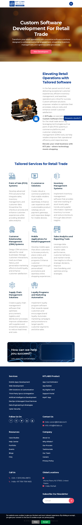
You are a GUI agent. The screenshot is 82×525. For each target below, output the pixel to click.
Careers (46, 457)
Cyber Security (14, 409)
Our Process (47, 445)
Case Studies (14, 438)
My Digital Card (49, 390)
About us (46, 438)
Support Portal (48, 394)
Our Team (46, 453)
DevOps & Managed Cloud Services (23, 401)
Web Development (16, 386)
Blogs (11, 453)
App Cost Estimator (50, 382)
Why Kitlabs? (48, 442)
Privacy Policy (48, 461)
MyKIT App (47, 397)
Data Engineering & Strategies (21, 405)
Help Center (13, 442)
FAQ (10, 457)
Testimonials (48, 449)
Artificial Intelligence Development (22, 397)
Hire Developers (41, 52)
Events (11, 449)
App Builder (47, 386)
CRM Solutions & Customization (21, 390)
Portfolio (12, 445)
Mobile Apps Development (19, 382)
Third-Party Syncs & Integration (21, 394)
